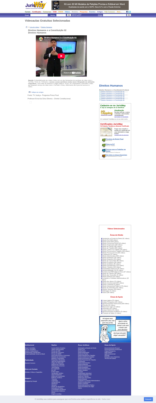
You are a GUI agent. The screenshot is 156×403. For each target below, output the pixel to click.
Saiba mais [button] (106, 399)
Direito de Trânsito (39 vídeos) (112, 273)
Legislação (54, 380)
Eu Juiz (53, 370)
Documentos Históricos (58, 391)
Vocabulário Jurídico (57, 373)
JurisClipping (55, 367)
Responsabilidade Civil (84, 374)
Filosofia (107, 355)
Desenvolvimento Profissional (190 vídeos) (116, 303)
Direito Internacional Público (86, 385)
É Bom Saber (55, 372)
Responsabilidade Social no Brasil (35, 354)
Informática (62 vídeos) (110, 308)
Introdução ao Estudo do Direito (87, 348)
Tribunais (54, 379)
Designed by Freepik (31, 381)
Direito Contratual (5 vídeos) (111, 284)
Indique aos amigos (37, 92)
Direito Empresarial (83, 352)
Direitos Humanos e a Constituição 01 (112, 92)
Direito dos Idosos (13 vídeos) (112, 281)
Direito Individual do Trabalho (86, 355)
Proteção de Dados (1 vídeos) (112, 313)
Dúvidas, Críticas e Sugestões (33, 372)
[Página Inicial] (26, 27)
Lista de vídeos (34, 27)
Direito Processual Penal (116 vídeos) (114, 243)
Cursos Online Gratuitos (58, 348)
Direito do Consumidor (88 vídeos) (113, 261)
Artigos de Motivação (57, 363)
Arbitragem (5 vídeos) (109, 291)
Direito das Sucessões (84, 377)
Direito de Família (83, 354)
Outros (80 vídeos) (108, 292)
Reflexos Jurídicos (56, 377)
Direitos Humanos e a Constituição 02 (112, 93)
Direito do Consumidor (84, 366)
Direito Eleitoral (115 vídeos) (111, 276)
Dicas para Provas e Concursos (60, 355)
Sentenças (54, 383)
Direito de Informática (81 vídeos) (113, 288)
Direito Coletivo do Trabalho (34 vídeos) (115, 249)
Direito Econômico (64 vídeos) (112, 262)
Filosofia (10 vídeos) (109, 305)
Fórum (53, 392)
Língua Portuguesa (110, 351)
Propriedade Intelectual (84, 373)
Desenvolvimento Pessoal (112, 348)
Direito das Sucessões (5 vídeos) (113, 275)
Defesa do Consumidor (58, 376)
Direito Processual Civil (84, 358)
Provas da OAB (55, 351)
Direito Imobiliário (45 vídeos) (112, 264)
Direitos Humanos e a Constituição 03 (112, 95)
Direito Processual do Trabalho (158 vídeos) (116, 251)
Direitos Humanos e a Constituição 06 (112, 100)
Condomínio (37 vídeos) (110, 254)
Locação (80, 372)
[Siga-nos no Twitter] (130, 12)
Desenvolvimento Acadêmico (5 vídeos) (115, 311)
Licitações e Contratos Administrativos (89, 380)
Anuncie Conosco (30, 363)
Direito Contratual (83, 383)
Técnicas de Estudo (110, 358)
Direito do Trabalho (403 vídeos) (112, 248)
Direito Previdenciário (84, 369)
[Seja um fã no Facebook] (127, 12)
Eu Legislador (55, 369)
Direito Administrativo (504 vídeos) (113, 256)
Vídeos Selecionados (57, 349)
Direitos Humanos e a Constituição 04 (112, 97)
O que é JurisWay (30, 348)
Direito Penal (82, 351)
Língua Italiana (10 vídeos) (111, 310)
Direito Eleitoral (82, 379)
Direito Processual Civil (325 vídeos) (114, 253)
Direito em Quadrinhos (58, 386)
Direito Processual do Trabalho (87, 360)
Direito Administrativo (84, 363)
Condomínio (81, 361)
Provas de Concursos (57, 352)
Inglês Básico (108, 352)
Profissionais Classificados (32, 352)
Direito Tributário (83, 370)
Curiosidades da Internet (58, 389)
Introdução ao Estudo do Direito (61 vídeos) (116, 238)
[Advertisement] (115, 49)
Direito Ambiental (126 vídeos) (112, 257)
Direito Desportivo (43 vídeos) (112, 259)
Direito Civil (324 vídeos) (110, 240)
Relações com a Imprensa (112, 357)
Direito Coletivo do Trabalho (86, 357)
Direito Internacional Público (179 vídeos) (115, 286)
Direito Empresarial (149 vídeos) (112, 245)
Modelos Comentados (57, 358)
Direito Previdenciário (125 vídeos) (113, 265)
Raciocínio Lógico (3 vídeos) (111, 307)
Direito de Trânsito (83, 376)
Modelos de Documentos (58, 357)
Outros (80, 388)
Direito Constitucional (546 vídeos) (113, 283)
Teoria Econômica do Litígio (86, 386)
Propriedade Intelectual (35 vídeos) (113, 268)
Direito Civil (81, 349)
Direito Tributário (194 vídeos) (112, 267)
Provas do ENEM (56, 354)
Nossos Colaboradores (31, 351)
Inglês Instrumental (110, 354)
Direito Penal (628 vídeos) (111, 241)
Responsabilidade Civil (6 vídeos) (113, 270)
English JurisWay (56, 394)
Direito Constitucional (84, 382)
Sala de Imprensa (56, 374)
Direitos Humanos (111, 85)
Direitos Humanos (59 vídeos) (112, 289)
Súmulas (54, 385)
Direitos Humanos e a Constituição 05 (112, 98)
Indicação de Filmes (57, 388)
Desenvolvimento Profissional (113, 349)
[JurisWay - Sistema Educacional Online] (36, 9)
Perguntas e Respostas (58, 360)
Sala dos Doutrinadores (58, 361)
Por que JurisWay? (30, 349)
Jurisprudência (55, 382)
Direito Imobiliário (83, 367)
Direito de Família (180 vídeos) (112, 246)
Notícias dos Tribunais (57, 364)
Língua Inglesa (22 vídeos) (111, 300)
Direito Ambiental (83, 364)
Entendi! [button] (148, 399)
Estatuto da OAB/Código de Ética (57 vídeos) (117, 272)
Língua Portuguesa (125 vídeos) (112, 302)
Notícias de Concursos (58, 366)
